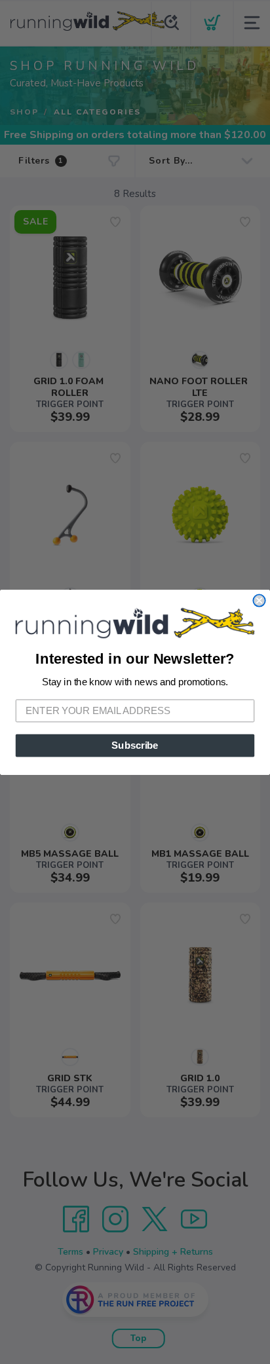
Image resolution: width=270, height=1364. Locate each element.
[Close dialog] (259, 600)
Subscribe (134, 745)
